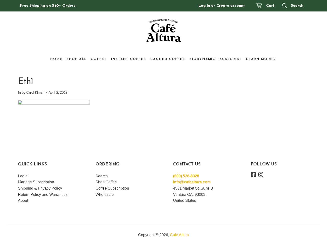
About (23, 200)
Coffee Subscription (112, 188)
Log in (204, 6)
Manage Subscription (36, 182)
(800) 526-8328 (186, 176)
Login (23, 176)
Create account (230, 6)
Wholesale (105, 194)
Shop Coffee (106, 182)
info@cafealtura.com (192, 182)
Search (297, 6)
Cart (270, 6)
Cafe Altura (179, 235)
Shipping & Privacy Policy (40, 188)
